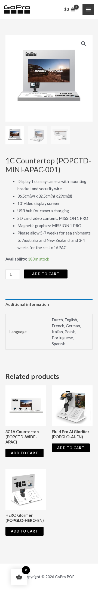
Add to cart (45, 274)
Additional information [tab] (27, 304)
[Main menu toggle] (88, 9)
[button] (83, 44)
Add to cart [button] (24, 453)
